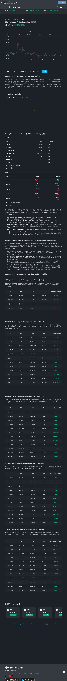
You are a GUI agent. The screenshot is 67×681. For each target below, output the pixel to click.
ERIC (44, 610)
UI (59, 610)
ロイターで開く (53, 624)
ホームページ (8, 19)
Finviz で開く (30, 624)
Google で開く (21, 624)
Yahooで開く (13, 624)
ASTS (28, 610)
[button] (6, 7)
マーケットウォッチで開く (41, 624)
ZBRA (11, 610)
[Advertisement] (33, 64)
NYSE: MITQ (17, 19)
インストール (62, 2)
